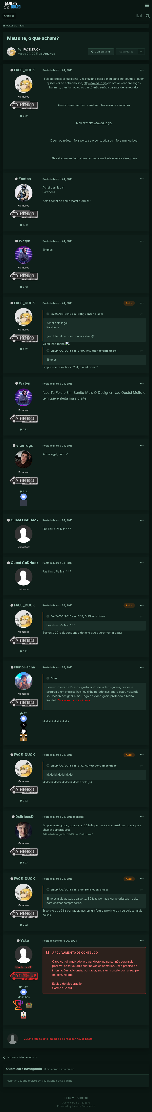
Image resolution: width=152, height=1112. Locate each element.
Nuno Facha (24, 667)
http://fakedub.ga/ (95, 83)
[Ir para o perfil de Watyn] (23, 255)
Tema (68, 1097)
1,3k (25, 224)
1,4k (25, 491)
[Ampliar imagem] (68, 343)
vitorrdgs (24, 445)
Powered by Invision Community (76, 1106)
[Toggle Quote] (48, 313)
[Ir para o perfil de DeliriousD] (23, 830)
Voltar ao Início (15, 25)
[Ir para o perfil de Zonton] (23, 193)
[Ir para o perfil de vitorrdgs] (23, 459)
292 (25, 115)
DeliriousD (24, 817)
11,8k (25, 986)
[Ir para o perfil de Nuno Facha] (23, 681)
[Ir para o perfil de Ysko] (23, 954)
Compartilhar (102, 51)
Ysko (24, 940)
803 (25, 862)
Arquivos (49, 53)
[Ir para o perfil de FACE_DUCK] (11, 51)
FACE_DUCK (24, 70)
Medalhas (24, 996)
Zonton (24, 179)
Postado (57, 70)
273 (25, 286)
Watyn (24, 241)
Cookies (82, 1097)
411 (25, 713)
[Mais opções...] (142, 70)
